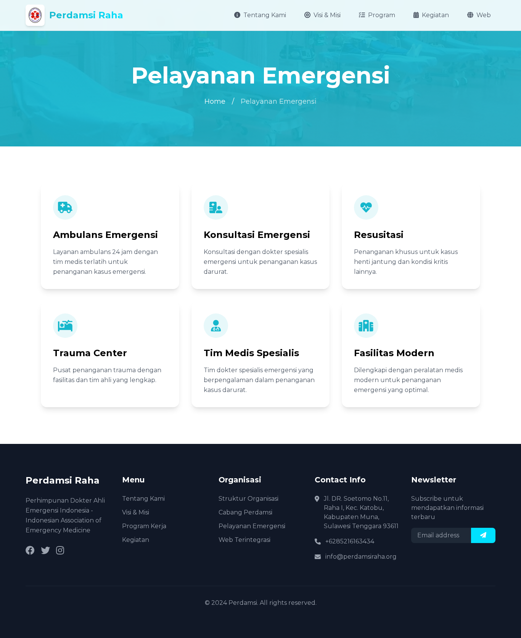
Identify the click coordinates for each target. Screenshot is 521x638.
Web (483, 15)
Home (214, 101)
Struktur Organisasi (248, 498)
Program (381, 15)
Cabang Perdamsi (245, 512)
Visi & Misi (327, 15)
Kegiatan (435, 15)
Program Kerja (144, 526)
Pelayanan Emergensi (252, 526)
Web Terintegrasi (244, 539)
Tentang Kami (264, 15)
